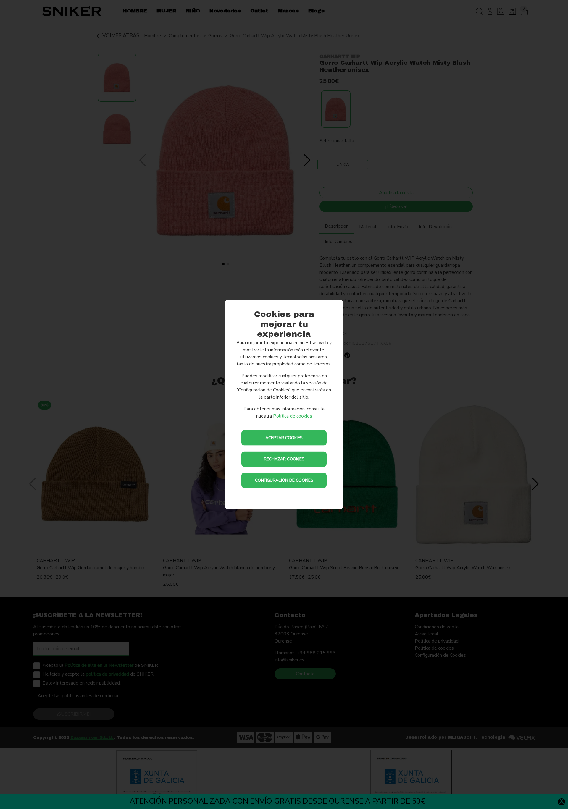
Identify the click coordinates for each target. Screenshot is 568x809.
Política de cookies (292, 415)
